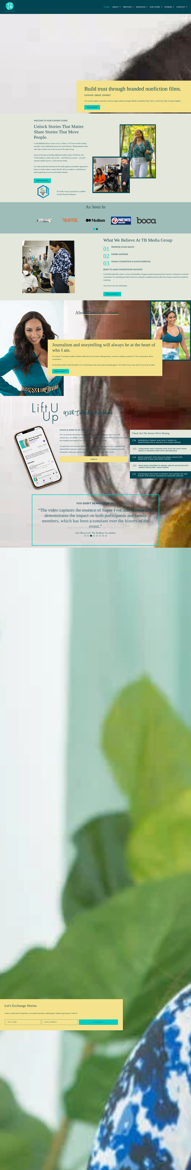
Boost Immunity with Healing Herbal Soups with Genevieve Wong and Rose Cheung (160, 458)
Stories (168, 7)
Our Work (155, 7)
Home (106, 7)
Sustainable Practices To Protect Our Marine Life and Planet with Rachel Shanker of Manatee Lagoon (163, 475)
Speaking (140, 7)
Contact (180, 7)
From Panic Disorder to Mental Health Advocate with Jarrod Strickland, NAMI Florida (163, 466)
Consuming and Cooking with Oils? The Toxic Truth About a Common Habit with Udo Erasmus (162, 450)
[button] (120, 7)
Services (127, 7)
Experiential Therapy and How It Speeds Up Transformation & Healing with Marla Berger (159, 441)
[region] (95, 220)
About (115, 7)
